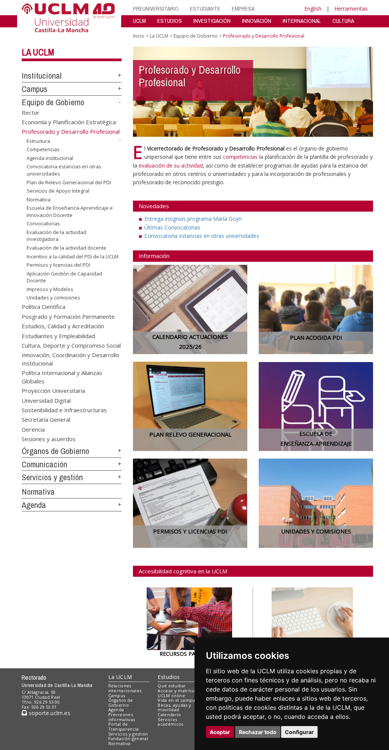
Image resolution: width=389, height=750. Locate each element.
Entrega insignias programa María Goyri (193, 218)
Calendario (169, 714)
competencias (240, 156)
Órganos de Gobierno (55, 451)
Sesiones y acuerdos (49, 439)
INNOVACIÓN (256, 21)
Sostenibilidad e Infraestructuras (64, 409)
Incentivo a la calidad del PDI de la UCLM (73, 256)
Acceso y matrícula (178, 690)
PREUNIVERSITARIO (156, 9)
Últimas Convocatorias (172, 227)
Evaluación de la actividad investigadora (56, 235)
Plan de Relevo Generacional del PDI (69, 182)
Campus (34, 89)
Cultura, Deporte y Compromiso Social (71, 345)
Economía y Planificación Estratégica (69, 122)
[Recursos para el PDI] (189, 618)
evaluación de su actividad (171, 165)
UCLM (139, 21)
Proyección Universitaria (53, 390)
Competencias (43, 149)
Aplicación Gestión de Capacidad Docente (64, 277)
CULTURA (343, 21)
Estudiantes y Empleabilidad (58, 335)
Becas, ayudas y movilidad (174, 707)
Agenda (34, 505)
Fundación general (128, 738)
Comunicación (44, 464)
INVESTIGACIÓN (212, 21)
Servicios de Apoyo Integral (58, 190)
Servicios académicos (170, 722)
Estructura (38, 141)
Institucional (42, 75)
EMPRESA (243, 9)
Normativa (39, 199)
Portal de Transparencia (123, 726)
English (312, 8)
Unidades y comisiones (53, 297)
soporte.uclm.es (48, 713)
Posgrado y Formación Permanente (68, 316)
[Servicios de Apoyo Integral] (312, 616)
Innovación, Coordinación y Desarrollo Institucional (70, 359)
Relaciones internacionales (125, 688)
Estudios (169, 676)
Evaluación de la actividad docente (66, 247)
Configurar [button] (299, 732)
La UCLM (38, 52)
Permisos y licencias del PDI (58, 264)
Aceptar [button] (220, 732)
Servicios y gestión (52, 477)
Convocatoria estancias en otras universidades (64, 170)
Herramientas (351, 8)
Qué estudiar (172, 685)
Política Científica (43, 306)
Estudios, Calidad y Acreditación (63, 326)
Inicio (138, 36)
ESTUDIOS (169, 21)
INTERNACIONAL (302, 21)
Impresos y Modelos (50, 289)
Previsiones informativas (121, 717)
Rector (31, 112)
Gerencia (33, 429)
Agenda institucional (50, 158)
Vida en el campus (177, 700)
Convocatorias (43, 223)
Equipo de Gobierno (53, 102)
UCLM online (171, 695)
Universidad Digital (46, 400)
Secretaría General (46, 419)
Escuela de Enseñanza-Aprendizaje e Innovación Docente (70, 211)
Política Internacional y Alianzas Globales (62, 376)
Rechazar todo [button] (258, 732)
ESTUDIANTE (205, 9)
